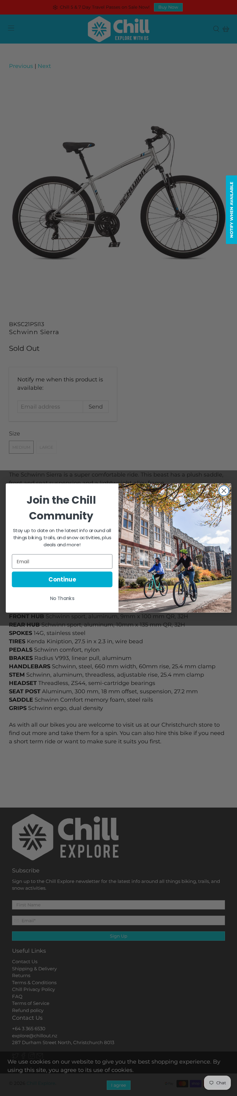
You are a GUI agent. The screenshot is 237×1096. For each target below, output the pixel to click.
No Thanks (62, 598)
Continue (62, 579)
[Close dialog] (224, 491)
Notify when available (231, 210)
